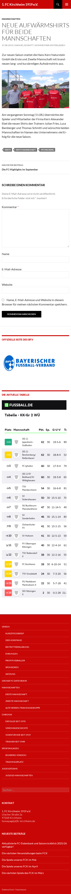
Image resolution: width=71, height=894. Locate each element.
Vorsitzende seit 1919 (18, 734)
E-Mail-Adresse (11, 269)
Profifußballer (15, 660)
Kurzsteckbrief (14, 633)
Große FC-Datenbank (14, 680)
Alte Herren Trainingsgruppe (22, 707)
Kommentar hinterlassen (50, 45)
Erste (8, 150)
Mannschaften (11, 19)
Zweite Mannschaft (17, 701)
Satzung (10, 674)
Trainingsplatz (14, 761)
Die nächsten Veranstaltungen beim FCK (25, 853)
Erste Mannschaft (26, 150)
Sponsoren (12, 667)
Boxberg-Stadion (15, 755)
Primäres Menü (66, 4)
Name (5, 254)
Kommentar (10, 207)
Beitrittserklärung (17, 647)
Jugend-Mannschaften (19, 775)
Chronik (7, 714)
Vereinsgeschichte (16, 728)
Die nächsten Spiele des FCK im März (23, 872)
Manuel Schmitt (24, 45)
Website (7, 284)
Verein (6, 626)
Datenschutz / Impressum (14, 889)
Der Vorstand (13, 640)
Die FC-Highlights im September (20, 167)
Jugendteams (9, 768)
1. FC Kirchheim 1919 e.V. (20, 4)
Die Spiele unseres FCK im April (20, 866)
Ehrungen (11, 653)
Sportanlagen (10, 748)
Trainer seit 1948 (15, 741)
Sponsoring (47, 150)
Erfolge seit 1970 (15, 721)
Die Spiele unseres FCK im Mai (19, 859)
